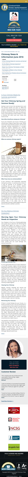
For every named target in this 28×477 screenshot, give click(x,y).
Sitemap (20, 476)
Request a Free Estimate (14, 40)
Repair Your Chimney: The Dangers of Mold (13, 67)
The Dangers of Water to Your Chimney (12, 70)
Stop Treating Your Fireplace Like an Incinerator (14, 73)
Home (2, 51)
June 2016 (4, 87)
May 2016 (4, 88)
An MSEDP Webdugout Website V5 (12, 476)
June (19, 51)
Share (2, 206)
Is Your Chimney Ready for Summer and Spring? (14, 61)
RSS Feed (6, 82)
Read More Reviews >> (7, 401)
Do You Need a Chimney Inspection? (11, 64)
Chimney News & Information (9, 51)
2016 (16, 51)
